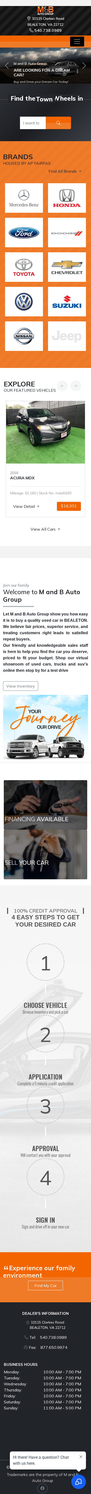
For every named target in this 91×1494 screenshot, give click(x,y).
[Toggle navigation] (77, 42)
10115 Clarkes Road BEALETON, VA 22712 (47, 1325)
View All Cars (44, 529)
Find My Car (45, 1285)
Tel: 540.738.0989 (48, 1337)
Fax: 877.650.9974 (48, 1347)
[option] (45, 459)
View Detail (24, 506)
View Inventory (20, 686)
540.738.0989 (48, 30)
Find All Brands (63, 171)
